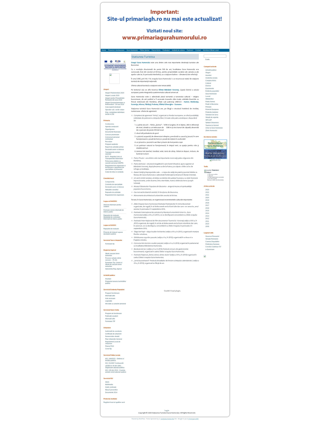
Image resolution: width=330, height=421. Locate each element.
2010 (207, 224)
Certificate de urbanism (113, 334)
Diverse (208, 86)
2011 (207, 221)
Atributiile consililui (111, 190)
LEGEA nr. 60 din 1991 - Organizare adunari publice (114, 366)
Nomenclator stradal (112, 336)
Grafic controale (110, 387)
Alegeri (208, 73)
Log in (167, 410)
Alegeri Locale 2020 (112, 95)
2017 (207, 205)
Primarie (208, 107)
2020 (207, 197)
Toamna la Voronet (212, 125)
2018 (207, 203)
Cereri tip (108, 349)
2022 (207, 192)
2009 (207, 226)
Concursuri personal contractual (112, 138)
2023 (207, 190)
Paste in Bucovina (211, 104)
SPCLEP (208, 120)
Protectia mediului (211, 112)
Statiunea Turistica (143, 56)
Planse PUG (109, 346)
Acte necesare (110, 298)
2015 (207, 211)
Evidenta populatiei (212, 91)
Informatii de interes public (113, 219)
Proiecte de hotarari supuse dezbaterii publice (113, 233)
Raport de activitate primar (114, 147)
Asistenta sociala (211, 78)
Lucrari (207, 96)
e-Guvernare (209, 249)
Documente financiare (113, 132)
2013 (207, 216)
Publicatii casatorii (111, 316)
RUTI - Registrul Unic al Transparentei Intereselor (114, 157)
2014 (207, 213)
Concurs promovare (112, 134)
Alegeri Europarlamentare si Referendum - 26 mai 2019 (115, 103)
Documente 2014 (111, 392)
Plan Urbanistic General (113, 339)
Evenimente (209, 88)
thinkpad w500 (194, 419)
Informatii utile (110, 296)
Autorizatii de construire (113, 331)
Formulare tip (109, 244)
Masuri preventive (111, 390)
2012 (207, 218)
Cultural (208, 83)
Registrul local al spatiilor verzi (114, 402)
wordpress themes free (167, 419)
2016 (207, 208)
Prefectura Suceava (212, 244)
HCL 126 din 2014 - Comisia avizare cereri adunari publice (115, 371)
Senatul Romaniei (211, 239)
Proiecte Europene (212, 109)
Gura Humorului (211, 94)
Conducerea (109, 124)
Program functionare (112, 293)
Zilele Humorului (211, 130)
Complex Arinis (210, 81)
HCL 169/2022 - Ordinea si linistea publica (114, 359)
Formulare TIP (110, 321)
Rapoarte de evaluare (111, 215)
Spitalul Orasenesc (212, 123)
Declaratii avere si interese (114, 149)
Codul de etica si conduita (114, 172)
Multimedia (109, 384)
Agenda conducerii (111, 126)
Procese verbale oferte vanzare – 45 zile (113, 259)
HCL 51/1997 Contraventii (114, 363)
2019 (207, 200)
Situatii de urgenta (211, 117)
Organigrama (109, 129)
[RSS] (104, 411)
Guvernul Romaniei (212, 236)
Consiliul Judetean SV (213, 247)
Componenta (109, 182)
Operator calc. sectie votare (114, 110)
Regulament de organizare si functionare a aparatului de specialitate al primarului (115, 167)
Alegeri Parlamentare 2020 (114, 93)
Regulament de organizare (114, 195)
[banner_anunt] (165, 27)
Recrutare (108, 142)
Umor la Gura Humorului (214, 128)
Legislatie (108, 301)
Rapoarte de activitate (113, 192)
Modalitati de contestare (112, 217)
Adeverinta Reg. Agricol (113, 269)
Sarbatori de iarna (211, 115)
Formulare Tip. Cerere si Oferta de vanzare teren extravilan (113, 264)
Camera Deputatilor (212, 242)
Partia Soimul (210, 102)
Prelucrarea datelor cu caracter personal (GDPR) (114, 162)
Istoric (107, 382)
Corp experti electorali (113, 107)
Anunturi (108, 279)
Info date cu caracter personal (115, 304)
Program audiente (111, 144)
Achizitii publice (210, 70)
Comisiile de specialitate (113, 184)
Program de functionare (113, 313)
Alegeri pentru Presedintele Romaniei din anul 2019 (114, 99)
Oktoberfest (209, 99)
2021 (207, 195)
